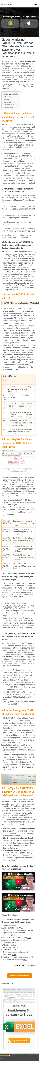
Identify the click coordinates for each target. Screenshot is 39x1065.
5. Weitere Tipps (8, 107)
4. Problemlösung (9, 104)
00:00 (14, 925)
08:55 (14, 955)
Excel (11, 983)
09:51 (31, 957)
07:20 (16, 950)
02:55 (29, 938)
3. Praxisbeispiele (9, 102)
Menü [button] (35, 4)
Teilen (32, 965)
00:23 (21, 928)
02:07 (13, 935)
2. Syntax (6, 99)
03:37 (14, 942)
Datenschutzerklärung (27, 1058)
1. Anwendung (8, 96)
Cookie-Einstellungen (23, 1062)
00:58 (30, 930)
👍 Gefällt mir (19, 965)
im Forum (26, 975)
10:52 (25, 959)
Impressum (15, 1058)
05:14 (16, 947)
